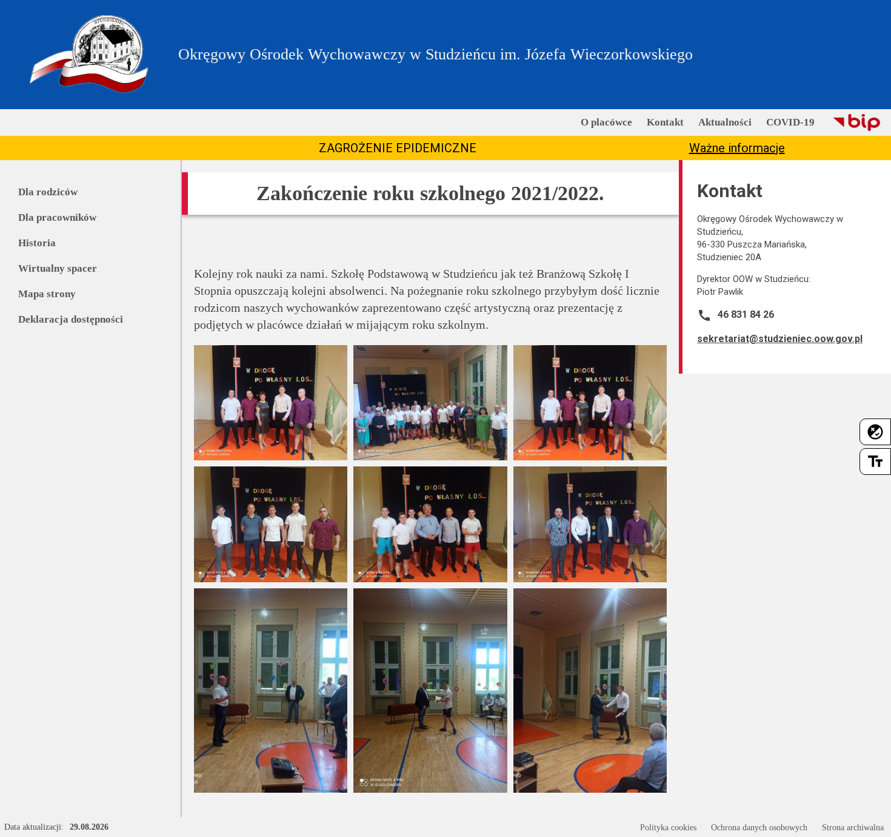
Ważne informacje (737, 148)
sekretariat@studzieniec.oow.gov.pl (780, 339)
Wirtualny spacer (57, 268)
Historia (37, 243)
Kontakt (665, 122)
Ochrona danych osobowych (759, 827)
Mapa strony (47, 294)
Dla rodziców (48, 192)
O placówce (606, 122)
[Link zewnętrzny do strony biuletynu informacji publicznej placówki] (856, 122)
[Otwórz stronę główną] (89, 54)
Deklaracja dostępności (70, 319)
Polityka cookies (668, 827)
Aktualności (725, 122)
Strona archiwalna (853, 827)
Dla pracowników (57, 217)
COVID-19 (790, 122)
